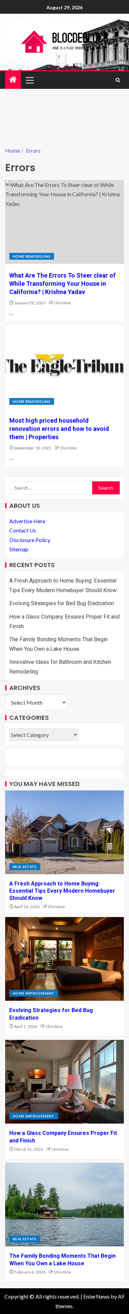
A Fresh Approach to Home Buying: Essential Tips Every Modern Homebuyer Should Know (62, 891)
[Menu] (29, 80)
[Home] (13, 80)
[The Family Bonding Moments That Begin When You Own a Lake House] (64, 1204)
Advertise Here (27, 521)
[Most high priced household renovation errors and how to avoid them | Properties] (64, 367)
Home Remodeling (32, 256)
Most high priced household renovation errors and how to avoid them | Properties (59, 429)
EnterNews (96, 1296)
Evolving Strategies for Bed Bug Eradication (61, 603)
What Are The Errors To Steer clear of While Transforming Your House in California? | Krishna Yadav (62, 283)
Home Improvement (34, 993)
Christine (62, 302)
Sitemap (19, 549)
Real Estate (25, 867)
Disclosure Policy (29, 540)
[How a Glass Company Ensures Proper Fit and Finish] (64, 1082)
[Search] (118, 80)
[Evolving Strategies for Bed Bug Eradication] (64, 959)
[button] (29, 80)
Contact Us (22, 530)
